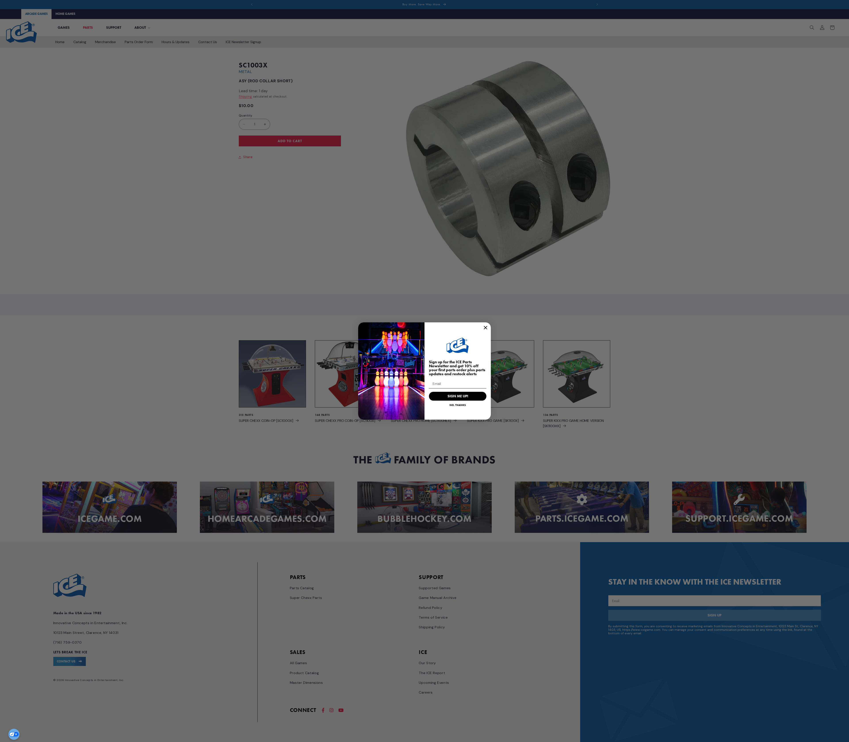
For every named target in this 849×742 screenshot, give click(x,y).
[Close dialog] (485, 327)
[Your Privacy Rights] (13, 734)
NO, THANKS (457, 405)
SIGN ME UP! (457, 396)
